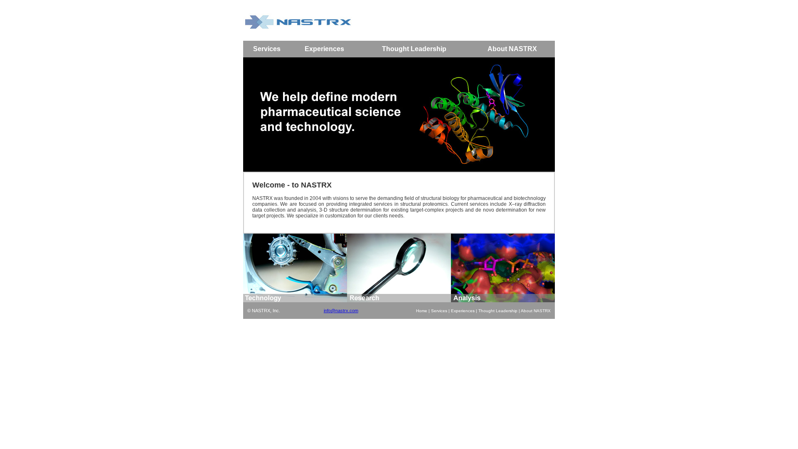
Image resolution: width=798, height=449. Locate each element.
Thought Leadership (497, 310)
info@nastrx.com (341, 310)
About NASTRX (536, 310)
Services (439, 310)
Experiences (463, 310)
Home (421, 310)
